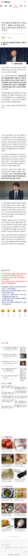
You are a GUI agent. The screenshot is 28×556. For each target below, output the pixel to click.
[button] (24, 552)
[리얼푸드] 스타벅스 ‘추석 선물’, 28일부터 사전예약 (7, 510)
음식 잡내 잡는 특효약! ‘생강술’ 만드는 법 (7, 525)
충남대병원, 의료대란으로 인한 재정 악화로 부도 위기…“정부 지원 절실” (14, 287)
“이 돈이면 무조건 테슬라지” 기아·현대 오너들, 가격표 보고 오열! (10, 356)
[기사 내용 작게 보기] (23, 38)
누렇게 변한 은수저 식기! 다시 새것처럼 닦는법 (20, 525)
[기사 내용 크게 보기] (25, 38)
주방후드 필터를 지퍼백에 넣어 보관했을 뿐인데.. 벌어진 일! (7, 475)
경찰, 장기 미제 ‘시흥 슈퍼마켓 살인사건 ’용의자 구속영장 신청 (14, 303)
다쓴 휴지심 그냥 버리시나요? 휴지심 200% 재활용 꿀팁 (20, 510)
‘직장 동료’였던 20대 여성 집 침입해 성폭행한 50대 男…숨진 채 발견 (14, 299)
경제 (10, 6)
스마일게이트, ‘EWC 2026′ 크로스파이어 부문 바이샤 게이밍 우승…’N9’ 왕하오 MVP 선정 (10, 363)
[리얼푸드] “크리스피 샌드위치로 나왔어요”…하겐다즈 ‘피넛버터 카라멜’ (20, 495)
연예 (6, 6)
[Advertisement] (14, 13)
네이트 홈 (10, 550)
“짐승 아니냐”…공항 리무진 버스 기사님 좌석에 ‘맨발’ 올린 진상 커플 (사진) (14, 295)
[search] (25, 2)
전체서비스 (17, 550)
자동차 (4, 357)
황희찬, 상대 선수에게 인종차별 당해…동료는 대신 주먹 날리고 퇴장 (14, 291)
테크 (21, 6)
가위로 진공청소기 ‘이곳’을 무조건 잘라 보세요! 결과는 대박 (20, 460)
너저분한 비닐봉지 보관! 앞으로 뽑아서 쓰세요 (7, 460)
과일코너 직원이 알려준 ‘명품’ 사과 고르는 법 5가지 (7, 445)
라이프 (16, 6)
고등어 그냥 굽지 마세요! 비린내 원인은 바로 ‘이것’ (20, 445)
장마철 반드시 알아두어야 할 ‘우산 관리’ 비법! (20, 475)
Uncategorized (6, 350)
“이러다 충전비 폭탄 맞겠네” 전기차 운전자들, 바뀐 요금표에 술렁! (10, 349)
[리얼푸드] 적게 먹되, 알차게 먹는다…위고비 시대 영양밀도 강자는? (7, 495)
